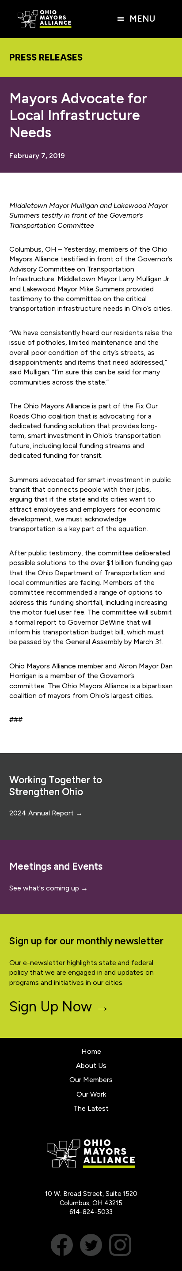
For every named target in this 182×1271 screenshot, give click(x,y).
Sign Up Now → (59, 1006)
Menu (142, 19)
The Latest (91, 1108)
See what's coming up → (48, 888)
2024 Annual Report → (46, 813)
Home (91, 1051)
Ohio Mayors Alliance (44, 19)
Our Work (91, 1094)
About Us (91, 1065)
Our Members (91, 1079)
